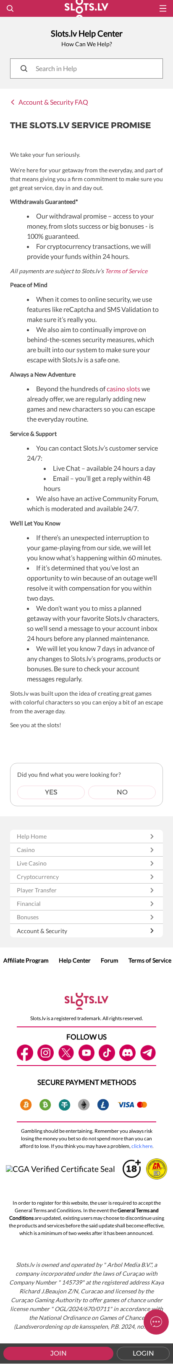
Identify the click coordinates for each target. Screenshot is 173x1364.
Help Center (75, 960)
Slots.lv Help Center (87, 33)
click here (141, 1146)
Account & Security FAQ (53, 102)
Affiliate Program (26, 960)
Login (143, 1353)
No (122, 792)
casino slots (123, 389)
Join (58, 1353)
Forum (109, 960)
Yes (51, 792)
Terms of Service (126, 270)
